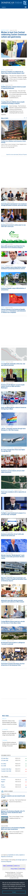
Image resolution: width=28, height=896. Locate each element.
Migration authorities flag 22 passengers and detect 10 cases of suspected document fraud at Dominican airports (14, 579)
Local (2, 70)
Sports (3, 405)
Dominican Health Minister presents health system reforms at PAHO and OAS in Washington (12, 386)
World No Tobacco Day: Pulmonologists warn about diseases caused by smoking (9, 722)
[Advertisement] (14, 16)
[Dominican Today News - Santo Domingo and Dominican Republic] (14, 3)
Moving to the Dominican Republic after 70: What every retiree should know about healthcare (13, 813)
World (3, 362)
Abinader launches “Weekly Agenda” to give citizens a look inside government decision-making (13, 557)
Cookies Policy (22, 868)
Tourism (3, 202)
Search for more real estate (12, 154)
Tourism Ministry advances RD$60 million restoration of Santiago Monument (9, 744)
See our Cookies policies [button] (15, 888)
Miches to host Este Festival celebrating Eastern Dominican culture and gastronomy (14, 35)
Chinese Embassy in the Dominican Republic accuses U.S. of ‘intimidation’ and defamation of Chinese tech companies (13, 311)
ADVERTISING (10, 865)
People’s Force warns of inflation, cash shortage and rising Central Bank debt (9, 733)
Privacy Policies (14, 868)
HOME (4, 865)
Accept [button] (14, 892)
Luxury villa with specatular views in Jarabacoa (13, 141)
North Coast (5, 30)
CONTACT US (17, 865)
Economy (4, 469)
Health (3, 383)
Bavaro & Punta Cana (7, 447)
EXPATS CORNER (8, 791)
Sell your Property (23, 154)
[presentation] (24, 118)
